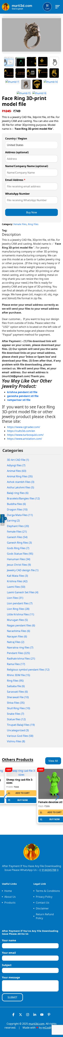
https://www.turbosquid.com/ (25, 435)
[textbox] (31, 327)
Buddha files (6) (16, 504)
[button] (57, 797)
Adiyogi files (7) (16, 465)
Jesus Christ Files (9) (19, 564)
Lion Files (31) (15, 598)
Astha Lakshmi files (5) (20, 487)
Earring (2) (13, 520)
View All (53, 761)
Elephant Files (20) (18, 526)
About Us (10, 897)
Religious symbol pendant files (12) (28, 669)
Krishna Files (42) (17, 581)
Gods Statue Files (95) (20, 553)
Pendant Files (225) (18, 653)
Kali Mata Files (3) (17, 576)
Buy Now (31, 212)
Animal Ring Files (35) (20, 476)
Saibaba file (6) (16, 686)
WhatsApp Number (17, 193)
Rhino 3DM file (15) (18, 675)
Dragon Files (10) (17, 509)
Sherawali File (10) (18, 697)
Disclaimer (42, 908)
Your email (9, 953)
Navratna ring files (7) (20, 647)
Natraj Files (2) (15, 642)
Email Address (15, 180)
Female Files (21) (17, 531)
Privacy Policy (44, 897)
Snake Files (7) (15, 714)
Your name (9, 940)
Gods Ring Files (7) (18, 548)
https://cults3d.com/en (21, 431)
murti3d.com (36, 1023)
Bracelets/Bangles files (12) (23, 498)
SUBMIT (12, 997)
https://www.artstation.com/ (24, 438)
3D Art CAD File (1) (18, 460)
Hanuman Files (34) (18, 559)
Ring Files (33, 224)
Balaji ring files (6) (17, 493)
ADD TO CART (23, 793)
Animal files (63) (16, 471)
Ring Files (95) (15, 680)
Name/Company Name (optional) (26, 166)
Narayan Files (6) (17, 636)
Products (10, 902)
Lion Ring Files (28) (18, 609)
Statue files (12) (16, 719)
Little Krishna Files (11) (20, 614)
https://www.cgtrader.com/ (23, 427)
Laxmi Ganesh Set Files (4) (22, 592)
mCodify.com (50, 1027)
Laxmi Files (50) (16, 587)
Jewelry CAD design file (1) (22, 570)
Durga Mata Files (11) (20, 515)
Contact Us (42, 902)
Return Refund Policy (45, 916)
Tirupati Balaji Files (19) (21, 725)
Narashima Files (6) (18, 631)
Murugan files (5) (17, 620)
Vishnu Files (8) (16, 741)
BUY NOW (22, 800)
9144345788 (49, 870)
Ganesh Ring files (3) (19, 542)
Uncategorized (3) (18, 730)
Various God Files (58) (20, 736)
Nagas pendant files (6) (21, 625)
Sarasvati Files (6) (17, 691)
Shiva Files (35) (16, 702)
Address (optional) (17, 152)
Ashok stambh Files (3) (20, 482)
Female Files (20, 224)
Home (8, 891)
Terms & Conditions (48, 891)
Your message (11, 977)
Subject (6, 965)
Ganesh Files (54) (17, 537)
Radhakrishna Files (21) (21, 658)
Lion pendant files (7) (19, 603)
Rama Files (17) (16, 664)
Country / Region (16, 138)
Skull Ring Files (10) (18, 708)
